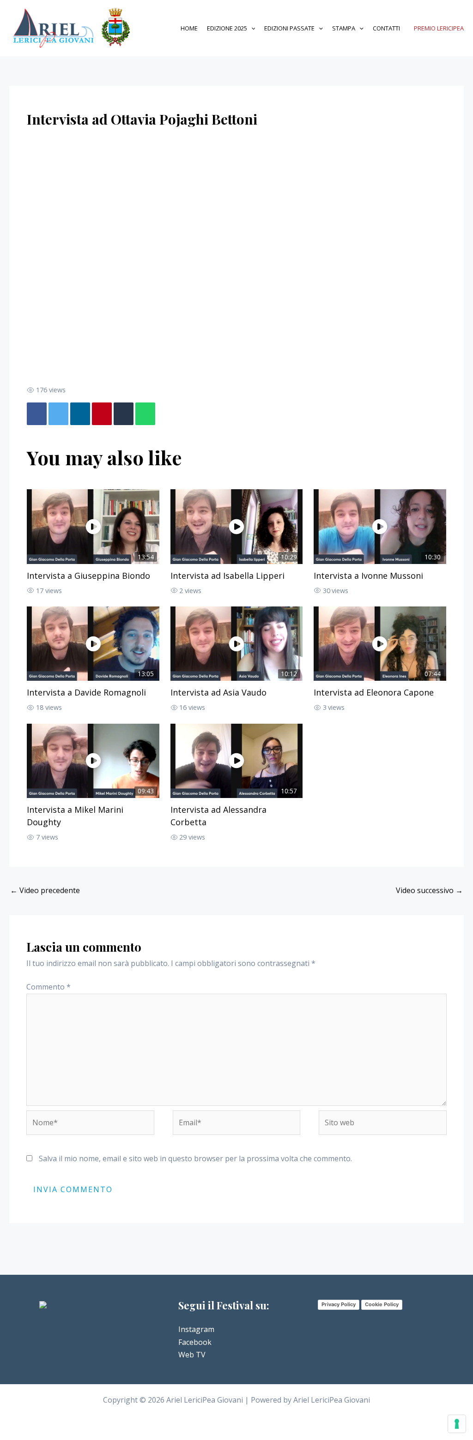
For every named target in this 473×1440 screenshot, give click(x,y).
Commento (48, 987)
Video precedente (45, 890)
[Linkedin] (80, 413)
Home (189, 28)
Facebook (195, 1342)
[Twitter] (58, 413)
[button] (439, 28)
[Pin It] (102, 413)
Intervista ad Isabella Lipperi (227, 575)
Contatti (386, 28)
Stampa (343, 28)
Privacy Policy (338, 1304)
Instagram (196, 1329)
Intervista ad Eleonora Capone (374, 692)
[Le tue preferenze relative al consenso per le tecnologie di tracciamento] (457, 1424)
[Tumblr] (123, 413)
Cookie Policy (382, 1304)
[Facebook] (37, 413)
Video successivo (429, 890)
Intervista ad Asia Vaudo (218, 692)
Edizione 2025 (227, 28)
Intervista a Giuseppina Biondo (88, 575)
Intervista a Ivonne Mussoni (368, 575)
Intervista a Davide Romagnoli (86, 692)
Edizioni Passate (289, 28)
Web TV (192, 1355)
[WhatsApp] (145, 413)
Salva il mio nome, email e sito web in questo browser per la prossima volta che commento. (195, 1158)
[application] (251, 28)
